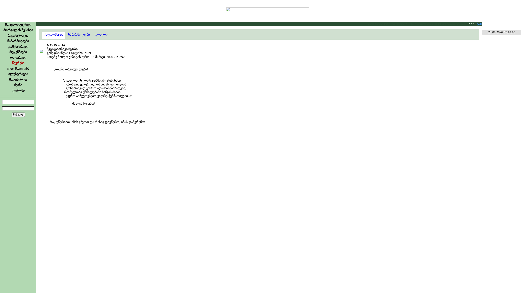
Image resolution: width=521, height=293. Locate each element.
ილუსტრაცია (18, 74)
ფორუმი (18, 90)
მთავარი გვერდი (18, 24)
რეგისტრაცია (18, 35)
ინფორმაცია (53, 34)
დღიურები (18, 57)
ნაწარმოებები (18, 41)
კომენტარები (18, 46)
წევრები (18, 63)
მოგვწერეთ (18, 79)
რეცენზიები (18, 52)
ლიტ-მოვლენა (18, 68)
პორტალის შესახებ (18, 30)
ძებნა (18, 85)
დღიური (101, 34)
